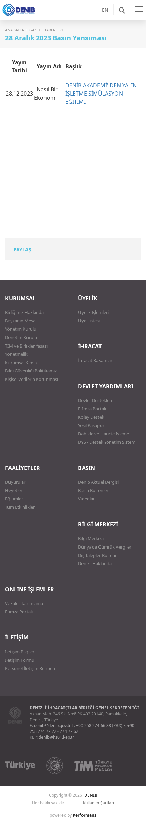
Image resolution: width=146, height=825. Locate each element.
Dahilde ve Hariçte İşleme (103, 434)
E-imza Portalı (19, 612)
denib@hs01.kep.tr (56, 737)
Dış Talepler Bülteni (97, 555)
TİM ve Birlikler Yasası (26, 346)
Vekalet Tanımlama (24, 603)
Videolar (86, 498)
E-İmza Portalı (92, 409)
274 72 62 (69, 731)
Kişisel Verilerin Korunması (31, 379)
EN (105, 9)
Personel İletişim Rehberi (30, 668)
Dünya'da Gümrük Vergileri (105, 547)
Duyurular (15, 482)
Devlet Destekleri (95, 400)
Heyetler (13, 490)
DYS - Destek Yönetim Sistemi (107, 442)
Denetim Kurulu (21, 337)
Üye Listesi (89, 321)
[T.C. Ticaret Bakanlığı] (54, 765)
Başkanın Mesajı (21, 321)
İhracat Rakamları (95, 360)
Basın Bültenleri (93, 490)
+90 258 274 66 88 (93, 725)
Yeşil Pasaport (92, 425)
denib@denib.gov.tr (52, 725)
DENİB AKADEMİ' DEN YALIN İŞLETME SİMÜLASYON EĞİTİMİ (101, 93)
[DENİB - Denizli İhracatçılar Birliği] (27, 17)
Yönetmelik (16, 354)
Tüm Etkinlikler (20, 507)
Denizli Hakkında (95, 563)
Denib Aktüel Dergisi (98, 482)
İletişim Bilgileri (20, 652)
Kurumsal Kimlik (21, 362)
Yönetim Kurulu (20, 329)
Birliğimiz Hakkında (24, 312)
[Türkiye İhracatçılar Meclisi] (93, 765)
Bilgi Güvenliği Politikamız (31, 371)
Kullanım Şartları (98, 803)
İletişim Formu (19, 660)
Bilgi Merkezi (91, 538)
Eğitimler (14, 498)
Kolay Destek (91, 417)
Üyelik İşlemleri (93, 312)
